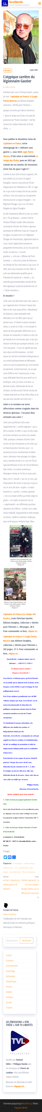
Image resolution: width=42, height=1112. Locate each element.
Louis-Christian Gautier (15, 872)
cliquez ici (32, 631)
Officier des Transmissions (28, 872)
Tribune (9, 1007)
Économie (10, 960)
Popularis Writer (21, 1107)
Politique (9, 997)
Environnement (12, 965)
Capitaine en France (12, 143)
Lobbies (9, 991)
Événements (10, 976)
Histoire (8, 70)
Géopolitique (11, 981)
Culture (9, 955)
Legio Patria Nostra (23, 868)
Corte (16, 868)
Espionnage (10, 971)
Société (9, 1002)
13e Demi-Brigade (17, 863)
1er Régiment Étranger (28, 863)
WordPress (26, 1103)
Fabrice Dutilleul (10, 87)
